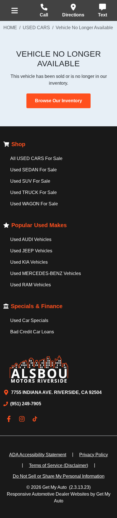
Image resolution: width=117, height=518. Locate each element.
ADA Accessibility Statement (37, 454)
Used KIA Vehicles (29, 262)
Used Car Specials (29, 320)
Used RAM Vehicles (30, 284)
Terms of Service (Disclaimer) (58, 465)
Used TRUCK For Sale (33, 192)
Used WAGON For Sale (34, 203)
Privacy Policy (93, 454)
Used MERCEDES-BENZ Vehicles (45, 273)
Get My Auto (54, 487)
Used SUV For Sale (30, 181)
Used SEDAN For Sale (33, 169)
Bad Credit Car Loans (32, 331)
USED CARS (36, 27)
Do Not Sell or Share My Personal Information (59, 476)
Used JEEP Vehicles (31, 250)
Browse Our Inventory (58, 100)
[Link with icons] (10, 419)
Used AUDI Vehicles (30, 239)
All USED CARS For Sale (36, 158)
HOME (10, 27)
